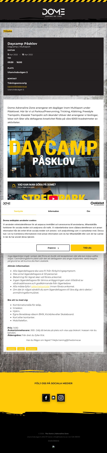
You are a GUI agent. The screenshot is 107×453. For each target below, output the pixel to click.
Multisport (31, 349)
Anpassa (52, 248)
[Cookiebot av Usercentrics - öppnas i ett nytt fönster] (92, 204)
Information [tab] (53, 211)
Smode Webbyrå (53, 440)
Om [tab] (88, 211)
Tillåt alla (87, 248)
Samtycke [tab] (18, 211)
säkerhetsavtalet (40, 286)
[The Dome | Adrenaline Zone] (53, 12)
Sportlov (11, 349)
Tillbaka (7, 31)
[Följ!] (53, 397)
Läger (21, 349)
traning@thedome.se (17, 86)
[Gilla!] (46, 398)
